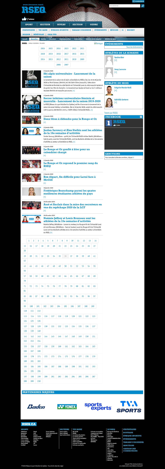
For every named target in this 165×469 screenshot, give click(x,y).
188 (59, 366)
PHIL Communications (136, 464)
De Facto (93, 438)
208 (25, 381)
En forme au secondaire (97, 431)
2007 (66, 64)
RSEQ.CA (29, 424)
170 (32, 356)
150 (86, 336)
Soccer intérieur (50, 431)
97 (94, 296)
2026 (43, 48)
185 (39, 366)
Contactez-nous (111, 452)
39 (83, 256)
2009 (82, 59)
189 (66, 366)
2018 (58, 54)
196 (38, 371)
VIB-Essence (94, 440)
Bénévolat (39, 34)
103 (51, 306)
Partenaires (110, 447)
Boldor (26, 34)
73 (36, 286)
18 (42, 246)
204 (73, 376)
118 (59, 316)
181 (32, 361)
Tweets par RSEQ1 (111, 113)
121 (80, 316)
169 (25, 356)
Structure (52, 39)
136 (86, 326)
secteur (45, 24)
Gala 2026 (52, 34)
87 (36, 296)
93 (71, 296)
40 (89, 256)
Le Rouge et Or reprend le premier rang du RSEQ (71, 165)
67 (83, 276)
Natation (36, 440)
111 (32, 311)
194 (25, 371)
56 (25, 271)
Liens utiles (78, 39)
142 (32, 336)
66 (77, 276)
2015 (82, 54)
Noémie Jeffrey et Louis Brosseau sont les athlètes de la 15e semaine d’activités (69, 220)
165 (93, 346)
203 (66, 376)
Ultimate (48, 436)
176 (73, 356)
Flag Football (24, 443)
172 (45, 356)
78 (65, 286)
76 (54, 286)
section (78, 24)
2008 (58, 64)
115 (39, 316)
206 (86, 376)
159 (52, 346)
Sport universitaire (65, 435)
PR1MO (74, 433)
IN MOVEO (93, 441)
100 (31, 306)
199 (39, 376)
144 (45, 336)
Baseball (23, 435)
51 (71, 266)
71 (25, 286)
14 (95, 240)
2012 (58, 59)
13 (90, 240)
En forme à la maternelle (79, 443)
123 (93, 316)
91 (60, 296)
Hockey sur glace (38, 438)
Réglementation (65, 39)
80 (77, 286)
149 (80, 336)
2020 (43, 54)
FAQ (108, 448)
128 (32, 326)
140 (38, 331)
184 (32, 366)
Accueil (24, 39)
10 (72, 240)
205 (80, 376)
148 (73, 336)
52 (77, 266)
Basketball (24, 436)
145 (52, 336)
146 (59, 336)
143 (39, 336)
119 (66, 316)
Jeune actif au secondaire (79, 438)
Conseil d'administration (114, 438)
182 (38, 361)
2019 (51, 54)
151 (93, 336)
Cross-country (24, 440)
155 (25, 346)
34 (54, 256)
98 (25, 301)
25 (83, 246)
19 (48, 246)
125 (32, 321)
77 (60, 286)
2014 (43, 59)
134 (73, 326)
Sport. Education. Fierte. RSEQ (34, 8)
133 (66, 326)
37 (71, 256)
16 (31, 246)
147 (66, 336)
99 (25, 306)
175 (66, 356)
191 (80, 366)
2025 (51, 48)
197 (25, 376)
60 (42, 276)
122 (86, 316)
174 (59, 356)
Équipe (109, 440)
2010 (74, 59)
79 (71, 286)
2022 (74, 48)
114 (32, 316)
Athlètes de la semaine (93, 39)
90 (54, 296)
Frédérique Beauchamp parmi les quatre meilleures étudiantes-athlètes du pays (70, 192)
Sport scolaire (63, 431)
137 (93, 326)
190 (73, 366)
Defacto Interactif (137, 466)
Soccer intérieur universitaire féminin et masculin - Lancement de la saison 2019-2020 (72, 100)
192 (86, 366)
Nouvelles (34, 39)
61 (48, 276)
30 (31, 256)
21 (60, 246)
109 (92, 306)
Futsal (35, 431)
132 (59, 326)
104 (58, 306)
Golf (35, 433)
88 (42, 296)
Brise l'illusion (94, 435)
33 (48, 256)
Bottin (43, 39)
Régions (114, 30)
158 (45, 346)
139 (32, 331)
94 (77, 296)
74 (42, 286)
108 (85, 306)
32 (42, 256)
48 (54, 266)
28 (25, 250)
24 (77, 246)
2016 (74, 54)
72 (31, 286)
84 (25, 291)
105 (65, 306)
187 (52, 366)
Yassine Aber (119, 57)
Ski (34, 443)
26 (89, 246)
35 (60, 256)
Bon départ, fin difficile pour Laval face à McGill (70, 178)
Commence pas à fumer (97, 433)
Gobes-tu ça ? (76, 440)
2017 (66, 54)
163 (80, 346)
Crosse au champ (25, 441)
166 (25, 351)
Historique (110, 436)
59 (36, 276)
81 (83, 286)
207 (93, 376)
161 (66, 346)
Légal (61, 466)
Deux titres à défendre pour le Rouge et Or (70, 118)
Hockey (131, 30)
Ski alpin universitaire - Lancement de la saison (69, 75)
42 (25, 260)
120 (73, 316)
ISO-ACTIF (75, 431)
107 (79, 306)
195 (32, 371)
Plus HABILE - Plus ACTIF (97, 436)
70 (25, 281)
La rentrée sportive (78, 436)
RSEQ (119, 121)
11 (78, 240)
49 (60, 266)
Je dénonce (110, 455)
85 (25, 296)
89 (48, 296)
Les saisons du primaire (79, 435)
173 (52, 356)
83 (94, 286)
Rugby (35, 441)
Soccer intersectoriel (51, 433)
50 (65, 266)
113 (25, 316)
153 (32, 341)
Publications (110, 445)
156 (32, 346)
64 (65, 276)
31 (36, 256)
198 (32, 376)
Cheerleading (24, 438)
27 (94, 246)
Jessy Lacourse (120, 69)
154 (38, 341)
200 (45, 376)
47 (48, 266)
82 (89, 286)
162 (73, 346)
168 (38, 351)
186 (45, 366)
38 (77, 256)
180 (25, 361)
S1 (123, 30)
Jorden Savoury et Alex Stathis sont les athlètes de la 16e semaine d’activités (73, 132)
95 (83, 296)
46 (42, 266)
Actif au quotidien (77, 441)
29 (25, 256)
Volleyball (48, 435)
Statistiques (28, 30)
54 (89, 266)
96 (89, 296)
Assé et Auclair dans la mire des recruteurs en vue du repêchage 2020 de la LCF (73, 206)
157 (39, 346)
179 (93, 356)
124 (25, 321)
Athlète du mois (110, 39)
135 (80, 326)
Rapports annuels (112, 443)
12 (84, 240)
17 (36, 246)
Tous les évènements (134, 47)
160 (59, 346)
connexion (139, 1)
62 (54, 276)
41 (94, 256)
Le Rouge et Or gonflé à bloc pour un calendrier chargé (67, 151)
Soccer (35, 445)
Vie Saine (43, 30)
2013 (51, 59)
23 (71, 246)
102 (44, 306)
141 (25, 336)
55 (94, 266)
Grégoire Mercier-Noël (122, 87)
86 (31, 296)
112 (38, 311)
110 (25, 311)
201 (52, 376)
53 (83, 266)
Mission (109, 435)
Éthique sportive (59, 30)
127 (25, 326)
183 (25, 366)
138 (25, 331)
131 (52, 326)
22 (65, 246)
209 (32, 381)
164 (86, 346)
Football (23, 445)
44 (31, 266)
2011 (66, 59)
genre (94, 24)
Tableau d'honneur (81, 30)
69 (94, 276)
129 (39, 326)
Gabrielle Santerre (121, 99)
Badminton (24, 433)
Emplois (109, 453)
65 (71, 276)
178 (86, 356)
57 (25, 276)
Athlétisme (24, 431)
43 (25, 266)
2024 (58, 48)
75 (48, 286)
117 (52, 316)
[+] (74, 91)
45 (36, 266)
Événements (100, 30)
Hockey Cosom (37, 436)
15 (25, 246)
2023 (66, 48)
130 (45, 326)
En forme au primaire (78, 445)
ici (133, 157)
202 (59, 376)
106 (72, 306)
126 (38, 321)
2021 (82, 48)
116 (45, 316)
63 (60, 276)
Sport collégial (64, 433)
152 (25, 341)
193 (93, 366)
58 (31, 276)
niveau (61, 24)
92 (65, 296)
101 (38, 306)
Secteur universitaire (33, 43)
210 (38, 381)
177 (80, 356)
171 (39, 356)
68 (89, 276)
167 (32, 351)
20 (54, 246)
